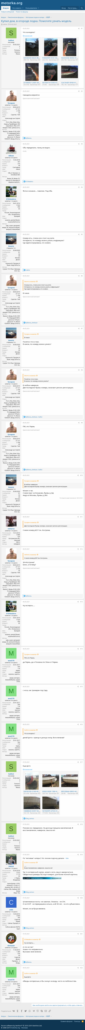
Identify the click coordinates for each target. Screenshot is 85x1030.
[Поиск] (82, 8)
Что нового (16, 8)
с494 (11, 910)
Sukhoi (5, 24)
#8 (82, 370)
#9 (82, 423)
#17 (81, 762)
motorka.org (15, 1028)
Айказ (11, 155)
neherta (11, 529)
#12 (81, 549)
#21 (81, 934)
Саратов (17, 919)
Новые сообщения (7, 12)
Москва (17, 258)
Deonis (11, 246)
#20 (81, 898)
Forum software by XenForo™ (21, 1026)
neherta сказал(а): (30, 555)
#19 (81, 855)
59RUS (11, 866)
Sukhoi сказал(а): (30, 730)
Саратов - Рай (15, 115)
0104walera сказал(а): (31, 939)
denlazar (11, 945)
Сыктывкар (16, 167)
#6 (82, 276)
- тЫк (67, 858)
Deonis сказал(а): (30, 281)
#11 (81, 517)
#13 (81, 602)
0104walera (11, 199)
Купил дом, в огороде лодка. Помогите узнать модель (36, 21)
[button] (23, 8)
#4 (82, 187)
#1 (82, 28)
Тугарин (11, 103)
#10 (81, 475)
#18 (81, 824)
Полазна (17, 50)
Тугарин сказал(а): (30, 334)
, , (34, 417)
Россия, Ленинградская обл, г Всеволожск (12, 213)
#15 (81, 686)
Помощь (77, 1021)
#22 (81, 968)
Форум (6, 8)
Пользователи (31, 8)
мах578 (11, 660)
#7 (82, 328)
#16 (81, 724)
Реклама (24, 1028)
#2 (82, 91)
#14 (81, 649)
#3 (82, 144)
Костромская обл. (14, 538)
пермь (18, 670)
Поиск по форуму (22, 12)
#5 (82, 234)
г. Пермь (17, 878)
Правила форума (66, 1021)
